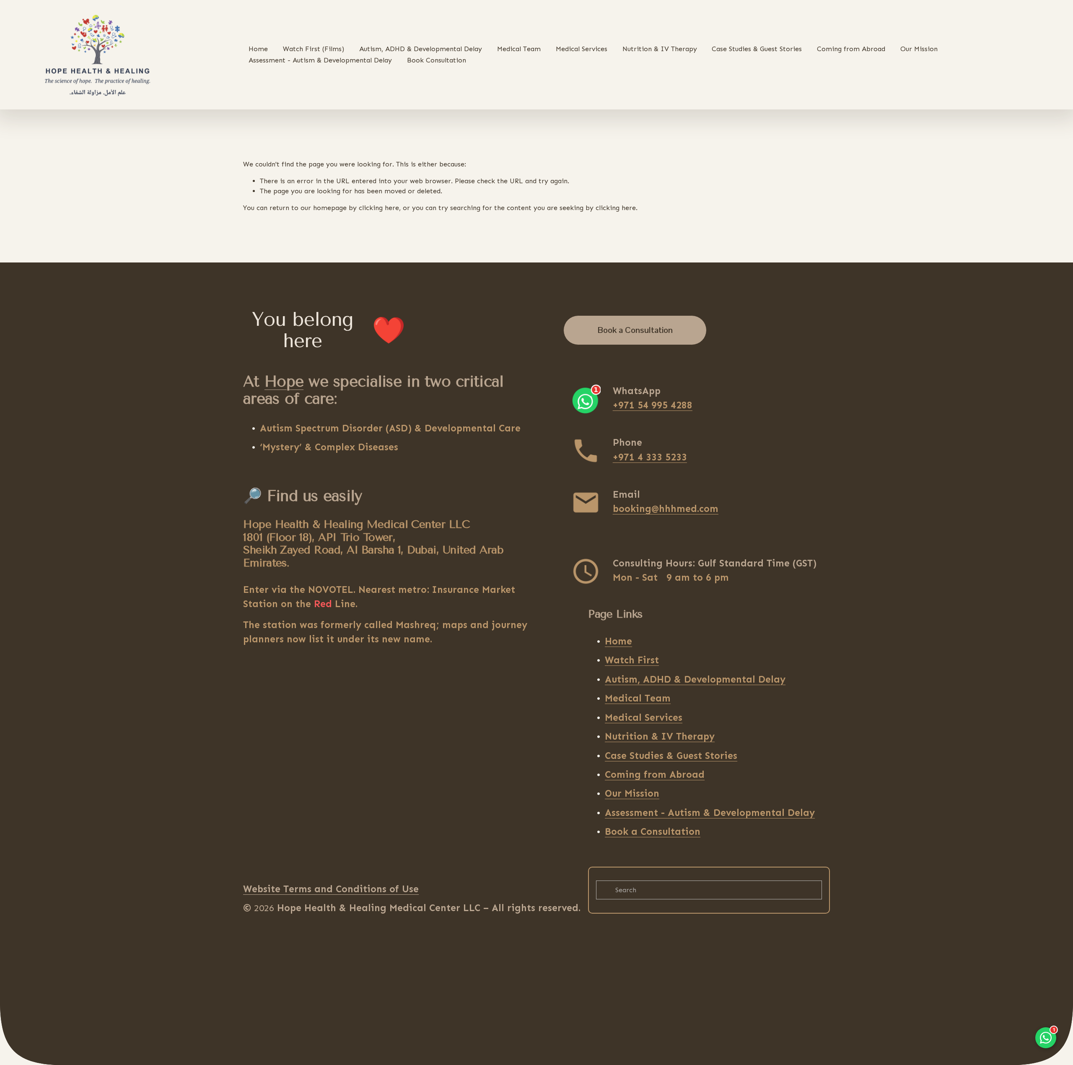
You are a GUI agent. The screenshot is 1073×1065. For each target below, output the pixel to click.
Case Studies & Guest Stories (757, 49)
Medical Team (519, 49)
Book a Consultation (635, 330)
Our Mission (919, 49)
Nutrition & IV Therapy (659, 49)
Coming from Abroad (851, 49)
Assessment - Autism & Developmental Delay (320, 60)
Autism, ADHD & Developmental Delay (420, 49)
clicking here (379, 208)
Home (258, 49)
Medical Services (581, 49)
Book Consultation (436, 60)
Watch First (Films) (313, 49)
